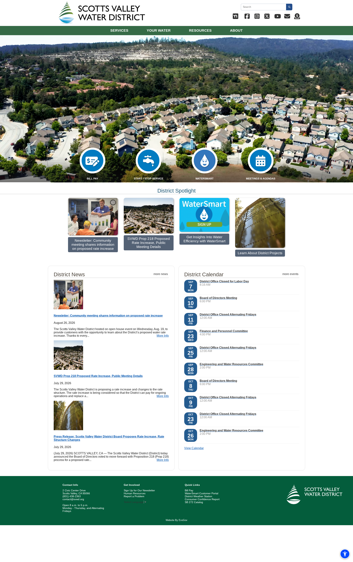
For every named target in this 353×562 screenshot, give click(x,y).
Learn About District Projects (260, 253)
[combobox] (263, 7)
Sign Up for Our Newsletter (139, 490)
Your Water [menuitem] (159, 30)
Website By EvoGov (176, 520)
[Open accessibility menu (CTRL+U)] (345, 554)
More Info (163, 335)
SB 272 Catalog (194, 502)
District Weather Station (198, 496)
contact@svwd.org (73, 499)
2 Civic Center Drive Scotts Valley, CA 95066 (76, 492)
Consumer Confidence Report (202, 499)
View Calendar (194, 448)
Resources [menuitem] (200, 30)
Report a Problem (134, 496)
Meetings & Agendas (260, 178)
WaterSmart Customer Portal (201, 493)
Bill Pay (189, 490)
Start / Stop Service (148, 178)
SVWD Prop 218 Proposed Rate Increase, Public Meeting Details (148, 243)
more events (290, 274)
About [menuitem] (236, 30)
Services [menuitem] (119, 30)
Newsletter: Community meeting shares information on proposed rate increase (93, 245)
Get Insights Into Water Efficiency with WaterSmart (204, 239)
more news (161, 274)
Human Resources (134, 493)
